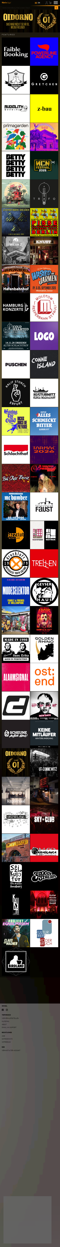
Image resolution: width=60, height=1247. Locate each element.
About (4, 1024)
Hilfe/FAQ (5, 1021)
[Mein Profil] (46, 2)
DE (36, 3)
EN (39, 3)
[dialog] (27, 1219)
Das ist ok (43, 1239)
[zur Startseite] (6, 2)
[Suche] (56, 7)
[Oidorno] (30, 21)
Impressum (6, 1042)
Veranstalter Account (11, 1050)
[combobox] (28, 7)
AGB (3, 1036)
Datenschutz (7, 1039)
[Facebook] (3, 1009)
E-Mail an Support (9, 1027)
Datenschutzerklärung (14, 1234)
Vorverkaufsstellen (10, 1018)
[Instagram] (7, 1009)
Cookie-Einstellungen (14, 1239)
